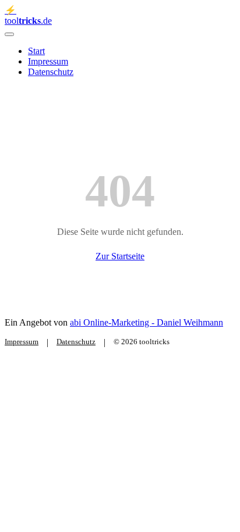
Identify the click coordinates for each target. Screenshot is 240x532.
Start (36, 51)
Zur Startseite (120, 256)
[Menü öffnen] (9, 34)
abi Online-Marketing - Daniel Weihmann (146, 322)
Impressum (48, 61)
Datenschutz (50, 72)
